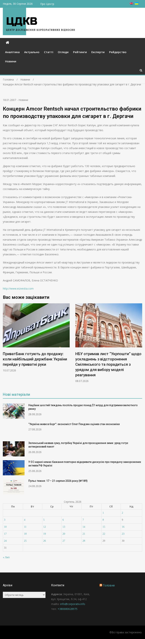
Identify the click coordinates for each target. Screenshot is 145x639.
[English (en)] (131, 3)
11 (25, 526)
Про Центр (47, 4)
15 (104, 526)
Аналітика (12, 52)
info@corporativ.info (72, 604)
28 (84, 540)
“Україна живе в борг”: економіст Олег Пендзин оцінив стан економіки (74, 424)
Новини (10, 61)
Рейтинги (80, 52)
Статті (48, 52)
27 (63, 540)
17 (5, 533)
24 (5, 540)
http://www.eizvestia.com (18, 288)
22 (104, 533)
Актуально (31, 52)
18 (25, 533)
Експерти (98, 52)
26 (44, 540)
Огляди (63, 52)
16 (123, 526)
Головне (109, 585)
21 (84, 533)
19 (44, 533)
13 (63, 526)
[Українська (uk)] (136, 3)
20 (63, 533)
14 (84, 526)
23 (123, 533)
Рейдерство (117, 52)
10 (5, 526)
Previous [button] (5, 345)
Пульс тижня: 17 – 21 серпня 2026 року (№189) (58, 480)
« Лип (6, 557)
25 (25, 540)
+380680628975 (67, 609)
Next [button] (139, 345)
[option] (36, 337)
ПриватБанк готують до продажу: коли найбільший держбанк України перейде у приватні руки (35, 359)
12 (44, 526)
